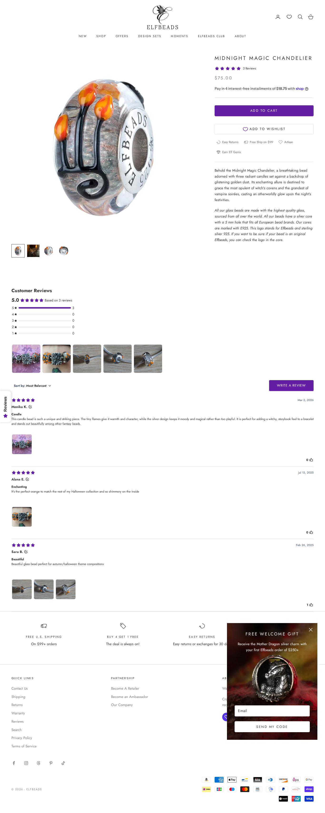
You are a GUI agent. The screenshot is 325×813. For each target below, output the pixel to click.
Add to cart (264, 110)
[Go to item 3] (48, 250)
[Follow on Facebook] (13, 763)
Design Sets (150, 36)
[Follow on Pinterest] (51, 763)
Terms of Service (24, 746)
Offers (122, 36)
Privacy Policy (21, 737)
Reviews (17, 721)
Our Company (122, 704)
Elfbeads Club (211, 36)
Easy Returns (202, 637)
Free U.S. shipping (44, 637)
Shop (101, 36)
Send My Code (272, 726)
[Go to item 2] (33, 250)
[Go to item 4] (63, 250)
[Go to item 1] (18, 250)
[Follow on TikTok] (63, 763)
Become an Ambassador (129, 696)
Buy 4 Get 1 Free (123, 637)
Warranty (18, 713)
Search (16, 729)
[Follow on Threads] (38, 763)
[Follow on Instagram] (26, 763)
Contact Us (19, 688)
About (240, 36)
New (83, 36)
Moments (179, 36)
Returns (17, 704)
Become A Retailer (125, 688)
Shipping (18, 696)
